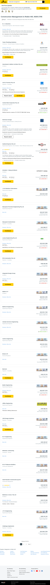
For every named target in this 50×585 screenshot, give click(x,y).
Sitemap (8, 574)
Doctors (21, 554)
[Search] (43, 2)
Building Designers (10, 121)
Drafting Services (18, 121)
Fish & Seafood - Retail (17, 145)
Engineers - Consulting (6, 84)
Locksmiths (2, 554)
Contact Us (9, 575)
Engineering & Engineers (7, 25)
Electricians (2, 552)
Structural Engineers (6, 355)
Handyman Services (45, 554)
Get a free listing (22, 570)
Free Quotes (42, 8)
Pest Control (12, 554)
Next (29, 544)
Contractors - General (6, 452)
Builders (32, 551)
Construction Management (7, 466)
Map (4, 19)
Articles (8, 572)
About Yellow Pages (11, 570)
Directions (4, 29)
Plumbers (2, 551)
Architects (4, 66)
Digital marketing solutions (24, 572)
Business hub (22, 574)
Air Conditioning (44, 552)
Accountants (22, 552)
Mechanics (12, 552)
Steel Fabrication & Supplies (18, 25)
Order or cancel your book (12, 577)
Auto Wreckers (33, 554)
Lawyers (11, 551)
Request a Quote (8, 95)
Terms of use (13, 583)
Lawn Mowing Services (45, 551)
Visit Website (8, 57)
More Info (9, 29)
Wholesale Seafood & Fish (27, 145)
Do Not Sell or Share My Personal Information (38, 583)
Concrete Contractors (35, 552)
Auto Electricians (23, 551)
